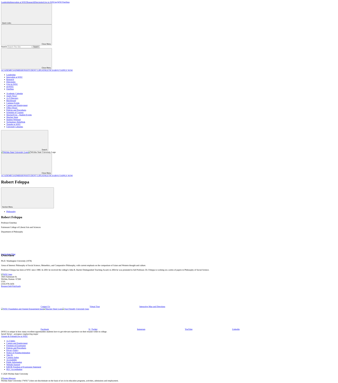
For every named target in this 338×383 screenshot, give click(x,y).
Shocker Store (12, 117)
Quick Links (6, 23)
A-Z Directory (12, 98)
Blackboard (11, 100)
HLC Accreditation (14, 369)
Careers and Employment (16, 105)
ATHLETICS (47, 70)
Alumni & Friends (8, 336)
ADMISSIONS (20, 70)
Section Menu (7, 207)
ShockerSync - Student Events (19, 115)
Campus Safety (12, 357)
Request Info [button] (6, 286)
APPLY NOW (67, 70)
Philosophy (11, 211)
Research (30, 2)
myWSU (58, 2)
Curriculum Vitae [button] (8, 254)
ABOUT (57, 70)
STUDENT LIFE (34, 70)
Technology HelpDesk (15, 122)
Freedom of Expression (16, 345)
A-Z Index (10, 341)
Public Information (14, 362)
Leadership (5, 2)
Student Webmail (13, 119)
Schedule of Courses (15, 112)
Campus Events (12, 103)
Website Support (13, 364)
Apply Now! (11, 96)
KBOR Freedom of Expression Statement (23, 367)
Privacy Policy (12, 350)
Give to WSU (49, 2)
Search (4, 47)
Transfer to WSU (13, 124)
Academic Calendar (14, 93)
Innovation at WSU (18, 2)
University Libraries (14, 127)
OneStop (66, 2)
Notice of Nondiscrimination (18, 353)
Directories (38, 2)
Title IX (9, 355)
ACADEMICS (7, 70)
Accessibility (11, 360)
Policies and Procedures (16, 110)
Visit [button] (14, 286)
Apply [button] (18, 286)
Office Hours (11, 108)
